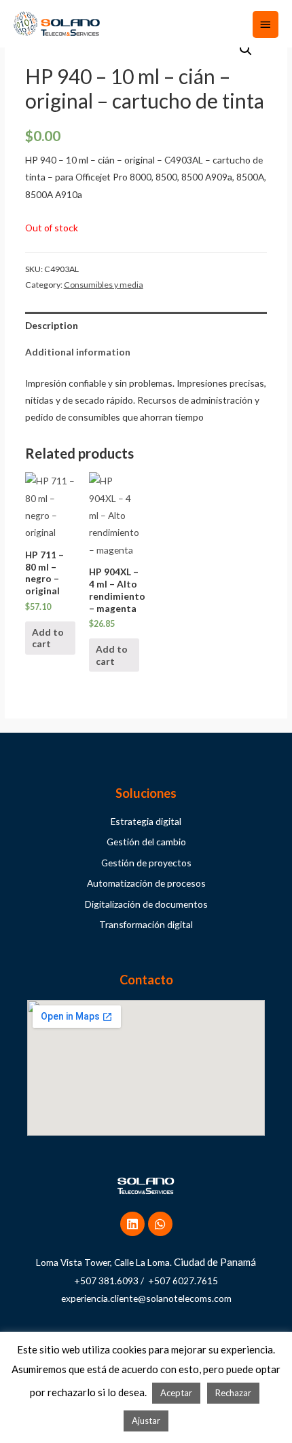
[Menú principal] (265, 24)
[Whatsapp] (160, 1224)
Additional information (77, 352)
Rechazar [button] (233, 1392)
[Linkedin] (132, 1224)
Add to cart (48, 638)
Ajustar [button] (146, 1420)
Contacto (146, 979)
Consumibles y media (103, 285)
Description (51, 325)
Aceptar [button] (176, 1392)
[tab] (146, 325)
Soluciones (146, 793)
